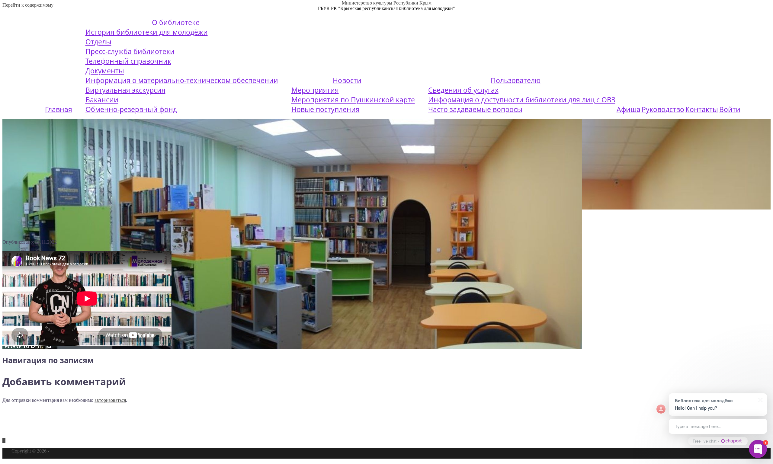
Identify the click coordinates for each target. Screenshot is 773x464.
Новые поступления (325, 109)
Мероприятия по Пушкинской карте (353, 99)
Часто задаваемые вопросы (475, 109)
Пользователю (515, 80)
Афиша (628, 109)
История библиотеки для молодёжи (146, 32)
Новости (347, 80)
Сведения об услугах (463, 90)
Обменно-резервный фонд (131, 109)
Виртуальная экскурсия (125, 90)
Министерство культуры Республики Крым (386, 2)
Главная (58, 109)
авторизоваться (110, 400)
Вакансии (101, 99)
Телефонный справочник (128, 61)
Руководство (663, 109)
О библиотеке (176, 22)
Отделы (98, 41)
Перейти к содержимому (27, 5)
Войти (729, 109)
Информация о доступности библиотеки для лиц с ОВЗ (521, 99)
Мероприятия (315, 90)
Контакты (701, 109)
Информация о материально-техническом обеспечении (181, 80)
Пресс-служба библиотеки (130, 51)
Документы (104, 70)
